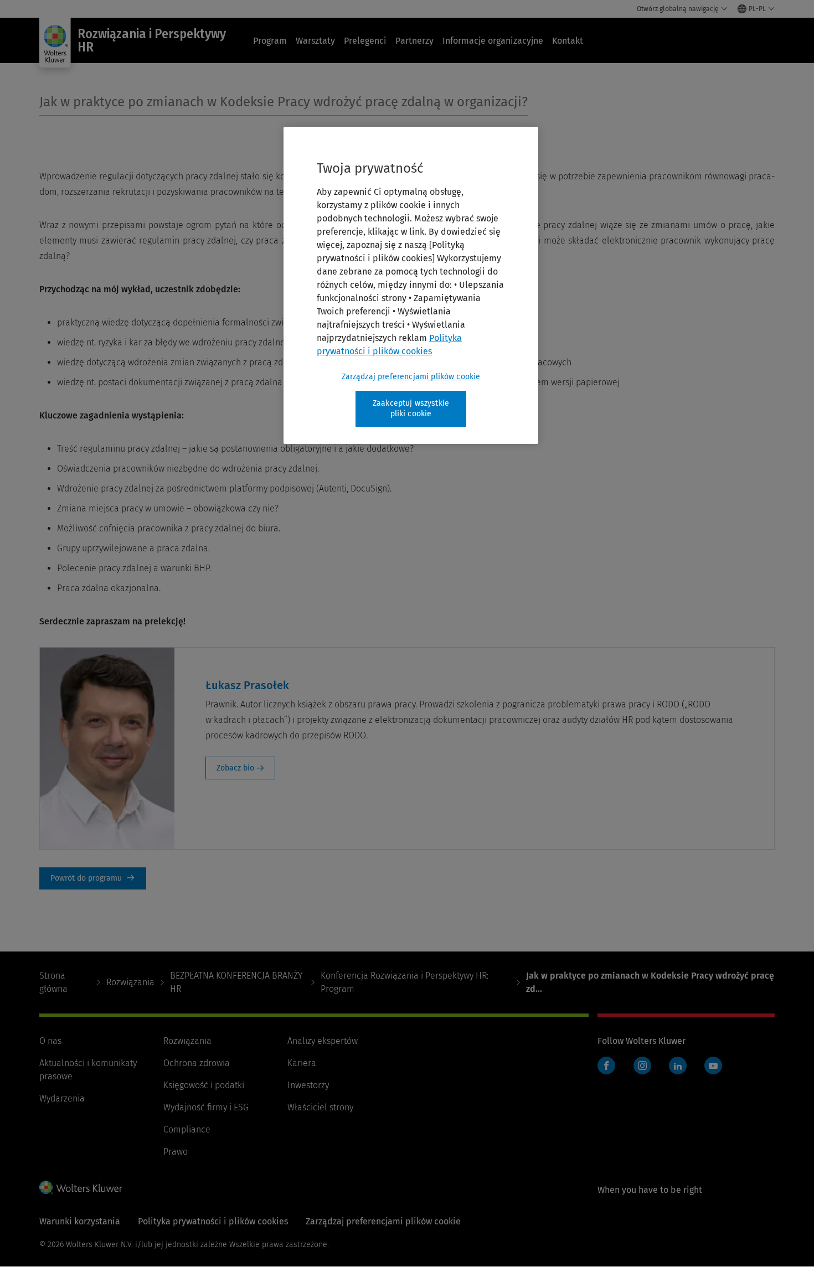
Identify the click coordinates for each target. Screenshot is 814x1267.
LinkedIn (678, 1065)
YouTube (713, 1065)
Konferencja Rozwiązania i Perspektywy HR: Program (404, 982)
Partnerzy (414, 40)
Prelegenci (365, 40)
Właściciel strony (320, 1107)
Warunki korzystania (79, 1221)
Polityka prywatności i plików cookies (213, 1221)
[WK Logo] (80, 1187)
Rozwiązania (130, 982)
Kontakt (567, 40)
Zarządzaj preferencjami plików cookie (411, 376)
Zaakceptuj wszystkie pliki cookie (411, 409)
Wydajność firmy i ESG (206, 1107)
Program (270, 40)
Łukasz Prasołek (247, 685)
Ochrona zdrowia (196, 1063)
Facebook (606, 1065)
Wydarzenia (62, 1098)
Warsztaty (315, 40)
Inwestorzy (308, 1085)
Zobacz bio (235, 768)
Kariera (301, 1063)
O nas (50, 1041)
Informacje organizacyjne (492, 40)
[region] (411, 285)
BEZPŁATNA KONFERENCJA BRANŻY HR (236, 982)
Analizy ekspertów (322, 1041)
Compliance (186, 1129)
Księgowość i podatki (203, 1085)
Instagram (642, 1065)
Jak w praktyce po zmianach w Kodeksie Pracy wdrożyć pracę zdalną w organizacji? (283, 102)
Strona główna (53, 982)
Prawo (175, 1151)
